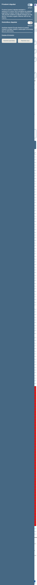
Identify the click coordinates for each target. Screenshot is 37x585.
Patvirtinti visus (25, 40)
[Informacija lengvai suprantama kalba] (35, 5)
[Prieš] (35, 153)
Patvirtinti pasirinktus (9, 40)
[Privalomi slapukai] (30, 4)
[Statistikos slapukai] (30, 22)
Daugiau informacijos (8, 35)
